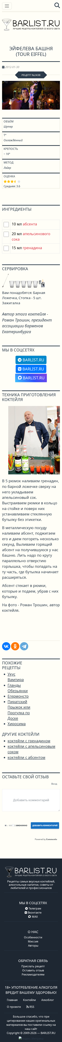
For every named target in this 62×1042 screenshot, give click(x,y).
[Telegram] (24, 646)
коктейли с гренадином (29, 740)
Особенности (33, 937)
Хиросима (17, 723)
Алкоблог (47, 1000)
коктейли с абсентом (26, 757)
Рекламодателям (33, 974)
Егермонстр (18, 696)
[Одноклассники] (15, 646)
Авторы (33, 945)
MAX (35, 917)
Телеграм (34, 908)
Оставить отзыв (33, 970)
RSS (31, 1007)
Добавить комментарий (45, 825)
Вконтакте (34, 912)
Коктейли (29, 1000)
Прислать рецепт (33, 966)
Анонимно (21, 825)
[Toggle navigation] (7, 6)
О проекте (14, 1007)
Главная (12, 1000)
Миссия (33, 941)
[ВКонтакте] (6, 646)
